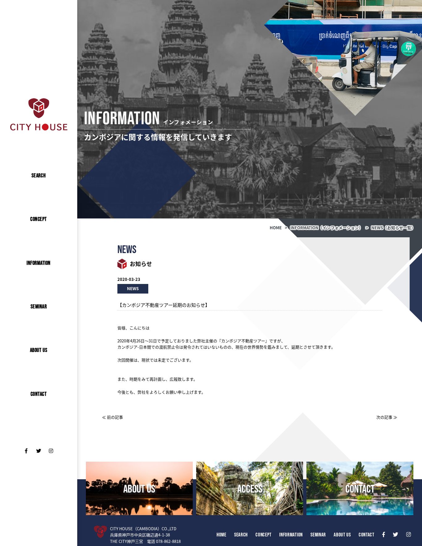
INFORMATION (39, 263)
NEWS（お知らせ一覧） (393, 228)
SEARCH (39, 175)
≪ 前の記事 (112, 417)
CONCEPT (38, 219)
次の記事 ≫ (386, 417)
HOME (276, 228)
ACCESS (249, 488)
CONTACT (39, 394)
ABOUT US (38, 350)
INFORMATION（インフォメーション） (326, 228)
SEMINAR (39, 306)
